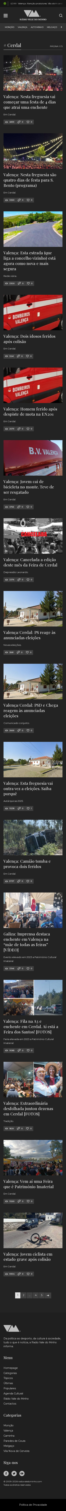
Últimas (8, 1383)
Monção (9, 27)
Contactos (10, 1403)
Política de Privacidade (33, 1504)
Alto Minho (37, 27)
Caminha (9, 1435)
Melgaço (52, 27)
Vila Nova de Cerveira (16, 1451)
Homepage (11, 1368)
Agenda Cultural (13, 1393)
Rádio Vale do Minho (16, 1398)
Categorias (10, 1373)
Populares (10, 1388)
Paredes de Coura (14, 1440)
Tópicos (8, 1378)
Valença (22, 27)
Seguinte (48, 1295)
